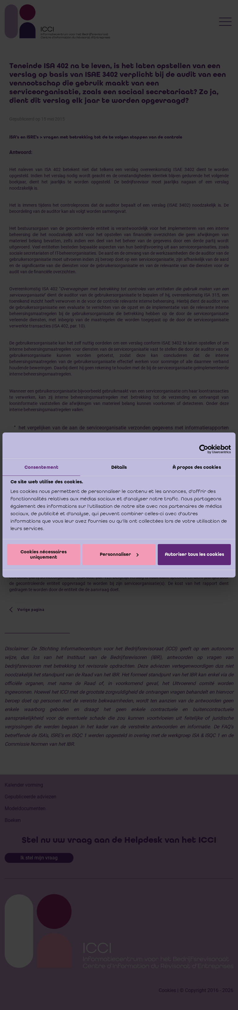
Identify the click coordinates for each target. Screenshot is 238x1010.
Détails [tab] (119, 467)
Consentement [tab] (41, 467)
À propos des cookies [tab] (197, 467)
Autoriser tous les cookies (194, 554)
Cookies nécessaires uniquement (43, 554)
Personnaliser (115, 554)
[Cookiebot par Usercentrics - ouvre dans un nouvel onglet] (204, 449)
